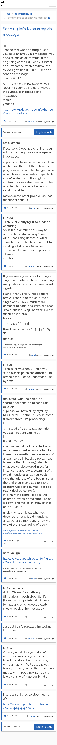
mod (33, 208)
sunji (33, 355)
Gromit (32, 716)
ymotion (32, 122)
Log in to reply (44, 132)
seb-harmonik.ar (27, 541)
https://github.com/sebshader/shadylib (21, 530)
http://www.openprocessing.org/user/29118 (22, 533)
